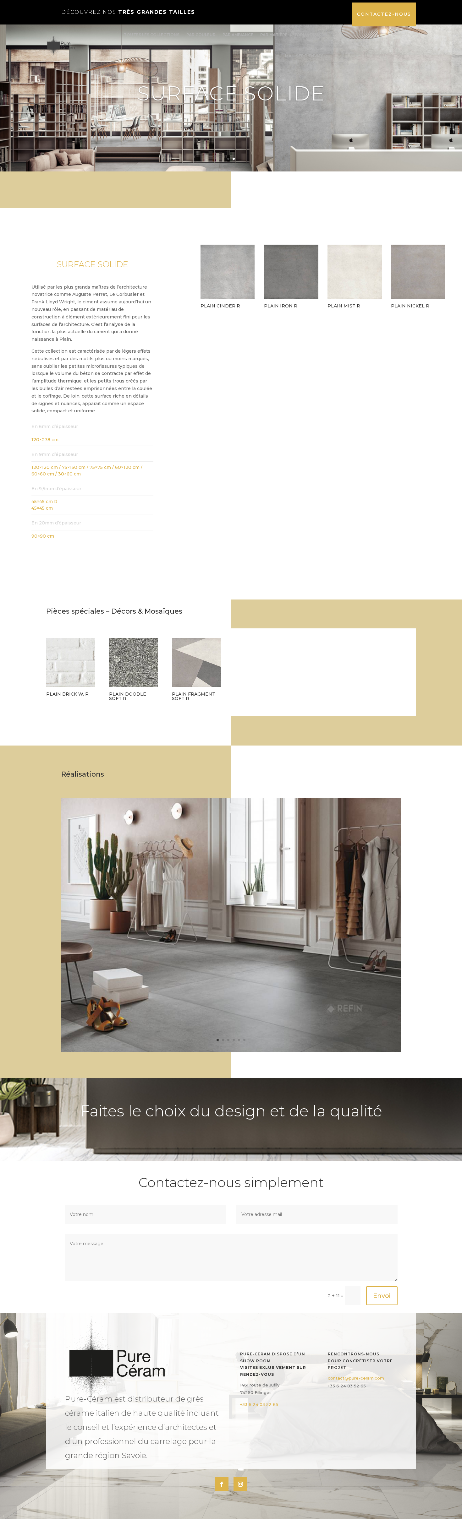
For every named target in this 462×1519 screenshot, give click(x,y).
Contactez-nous (384, 14)
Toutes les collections (151, 34)
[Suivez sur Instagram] (240, 1484)
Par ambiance (238, 34)
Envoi (382, 1295)
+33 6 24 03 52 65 (259, 1404)
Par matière (274, 34)
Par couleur (201, 34)
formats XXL (308, 34)
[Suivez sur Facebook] (221, 1484)
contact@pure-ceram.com (356, 1378)
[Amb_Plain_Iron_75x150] (231, 1051)
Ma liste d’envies (304, 55)
